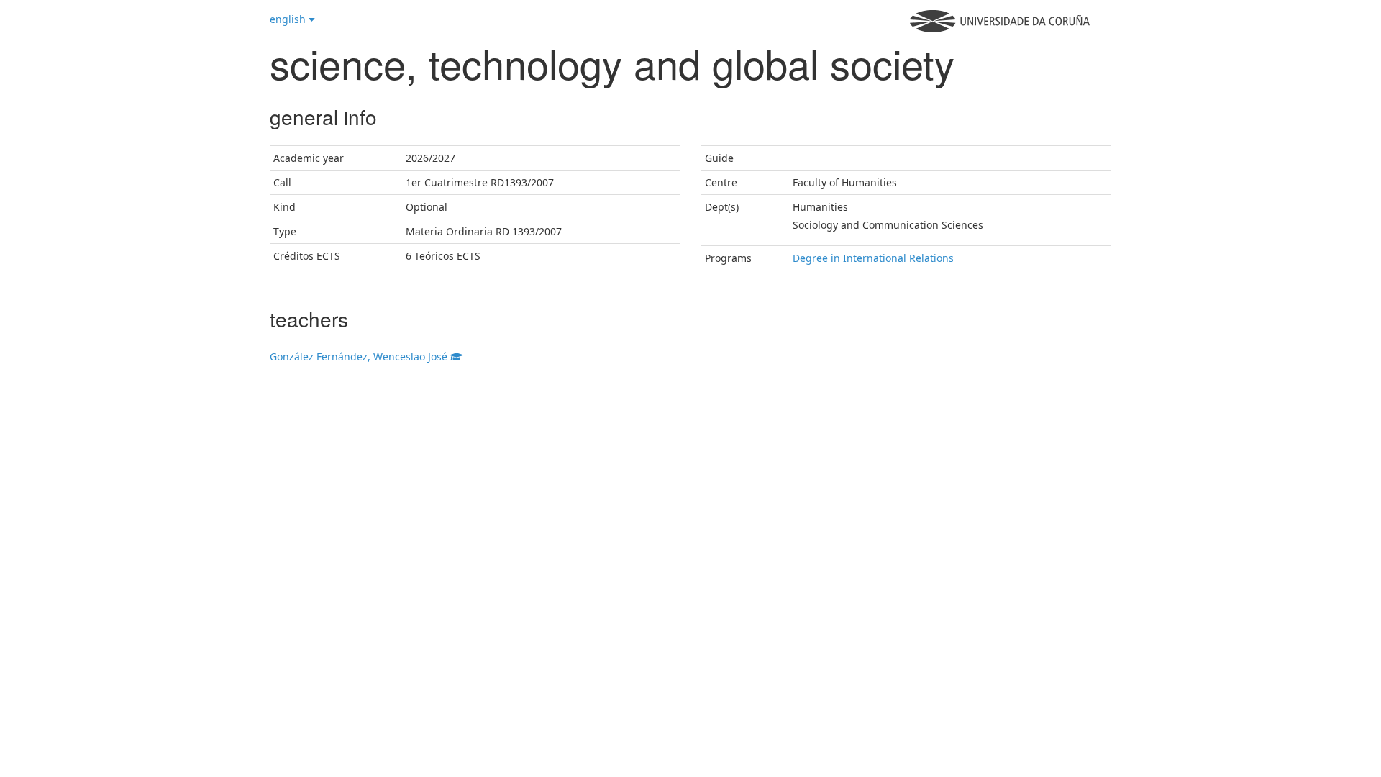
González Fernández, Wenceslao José (360, 356)
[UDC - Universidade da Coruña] (1000, 28)
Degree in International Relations (873, 258)
